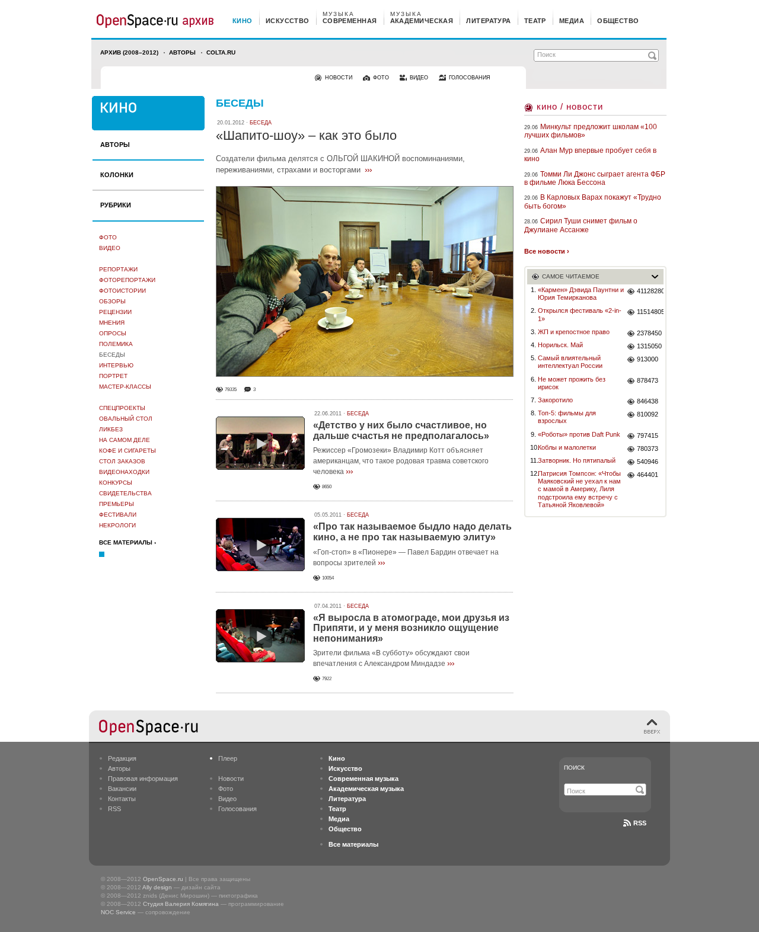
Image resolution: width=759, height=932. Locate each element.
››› (368, 169)
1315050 (649, 346)
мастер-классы (125, 386)
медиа (571, 20)
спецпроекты (122, 408)
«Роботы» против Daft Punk (579, 434)
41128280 (650, 290)
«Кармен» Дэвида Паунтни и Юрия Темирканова (581, 293)
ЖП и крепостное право (574, 331)
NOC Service (118, 912)
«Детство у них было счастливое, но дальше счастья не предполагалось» (401, 430)
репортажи (118, 269)
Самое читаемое (570, 276)
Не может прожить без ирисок (571, 383)
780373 (647, 448)
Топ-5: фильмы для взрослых (567, 416)
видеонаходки (124, 472)
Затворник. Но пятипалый (577, 460)
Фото (108, 237)
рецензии (115, 312)
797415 (647, 435)
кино (242, 20)
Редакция (122, 758)
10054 (328, 578)
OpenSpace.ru (163, 879)
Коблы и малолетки (567, 447)
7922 (326, 678)
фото (381, 78)
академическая (422, 20)
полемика (116, 344)
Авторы (182, 52)
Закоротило (555, 399)
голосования (469, 78)
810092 (647, 414)
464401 (647, 474)
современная (350, 20)
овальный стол (125, 418)
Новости (231, 778)
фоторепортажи (127, 280)
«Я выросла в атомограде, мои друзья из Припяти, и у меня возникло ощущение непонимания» (411, 628)
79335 (231, 389)
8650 (326, 486)
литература (488, 20)
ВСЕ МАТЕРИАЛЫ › (127, 542)
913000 (647, 359)
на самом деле (124, 440)
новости (338, 78)
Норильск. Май (560, 344)
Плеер (227, 758)
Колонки (116, 174)
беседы (112, 354)
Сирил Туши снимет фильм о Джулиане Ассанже (580, 225)
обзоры (112, 301)
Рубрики (115, 205)
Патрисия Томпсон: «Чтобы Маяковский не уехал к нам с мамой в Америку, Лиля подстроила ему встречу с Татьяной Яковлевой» (579, 489)
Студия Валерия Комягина (181, 904)
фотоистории (122, 290)
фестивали (117, 514)
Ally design (157, 887)
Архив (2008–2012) (129, 52)
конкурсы (115, 482)
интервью (116, 365)
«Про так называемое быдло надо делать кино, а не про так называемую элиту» (412, 531)
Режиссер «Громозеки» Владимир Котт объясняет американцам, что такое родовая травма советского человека (401, 461)
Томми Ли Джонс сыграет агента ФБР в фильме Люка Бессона (594, 178)
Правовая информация (143, 778)
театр (535, 20)
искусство (288, 20)
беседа (261, 123)
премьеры (116, 504)
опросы (112, 333)
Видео (109, 248)
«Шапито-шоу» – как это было (306, 135)
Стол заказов (122, 461)
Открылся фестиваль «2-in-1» (579, 314)
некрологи (117, 525)
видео (419, 78)
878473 (647, 380)
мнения (112, 322)
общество (618, 20)
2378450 (649, 333)
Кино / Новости (570, 106)
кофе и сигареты (127, 450)
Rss (639, 823)
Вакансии (122, 788)
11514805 (650, 311)
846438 (647, 401)
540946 (647, 461)
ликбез (111, 429)
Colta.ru (220, 52)
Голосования (237, 808)
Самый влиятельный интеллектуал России (570, 361)
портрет (113, 376)
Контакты (122, 798)
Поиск (574, 767)
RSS (114, 808)
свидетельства (125, 493)
